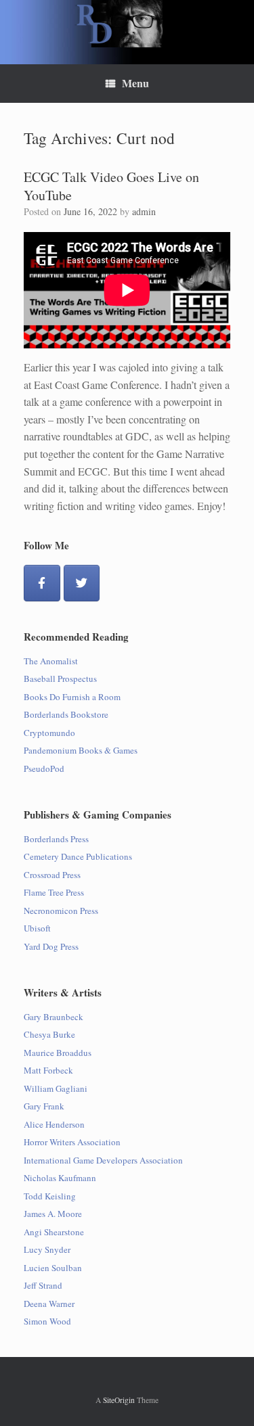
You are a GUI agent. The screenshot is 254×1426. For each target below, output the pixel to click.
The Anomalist (51, 661)
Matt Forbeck (48, 1070)
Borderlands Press (56, 839)
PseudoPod (44, 768)
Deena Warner (49, 1303)
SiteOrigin (119, 1400)
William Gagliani (55, 1088)
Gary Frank (44, 1106)
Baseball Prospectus (60, 678)
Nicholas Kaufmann (60, 1178)
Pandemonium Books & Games (80, 750)
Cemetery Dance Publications (78, 856)
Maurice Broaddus (57, 1052)
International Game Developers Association (103, 1160)
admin (144, 211)
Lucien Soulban (53, 1268)
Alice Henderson (54, 1124)
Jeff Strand (43, 1285)
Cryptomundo (49, 733)
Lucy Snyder (47, 1249)
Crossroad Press (52, 875)
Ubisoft (37, 928)
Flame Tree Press (54, 892)
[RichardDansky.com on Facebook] (42, 583)
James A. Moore (53, 1214)
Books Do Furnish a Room (72, 697)
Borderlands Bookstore (66, 714)
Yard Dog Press (51, 946)
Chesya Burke (49, 1034)
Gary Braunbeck (53, 1017)
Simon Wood (47, 1321)
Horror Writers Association (72, 1142)
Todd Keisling (50, 1196)
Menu (135, 83)
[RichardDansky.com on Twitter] (82, 583)
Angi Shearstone (54, 1232)
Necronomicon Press (61, 910)
